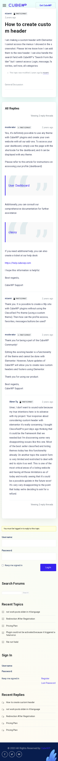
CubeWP (45, 748)
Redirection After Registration (20, 619)
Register (45, 678)
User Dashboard (18, 185)
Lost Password (48, 683)
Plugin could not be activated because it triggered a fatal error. (30, 633)
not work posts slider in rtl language (23, 612)
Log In (48, 567)
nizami (8, 13)
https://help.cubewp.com (18, 263)
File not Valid (12, 642)
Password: (7, 550)
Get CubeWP (46, 5)
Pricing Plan (12, 626)
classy (12, 232)
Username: (7, 537)
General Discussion (14, 84)
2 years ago (10, 17)
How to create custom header (20, 702)
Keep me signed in (13, 565)
